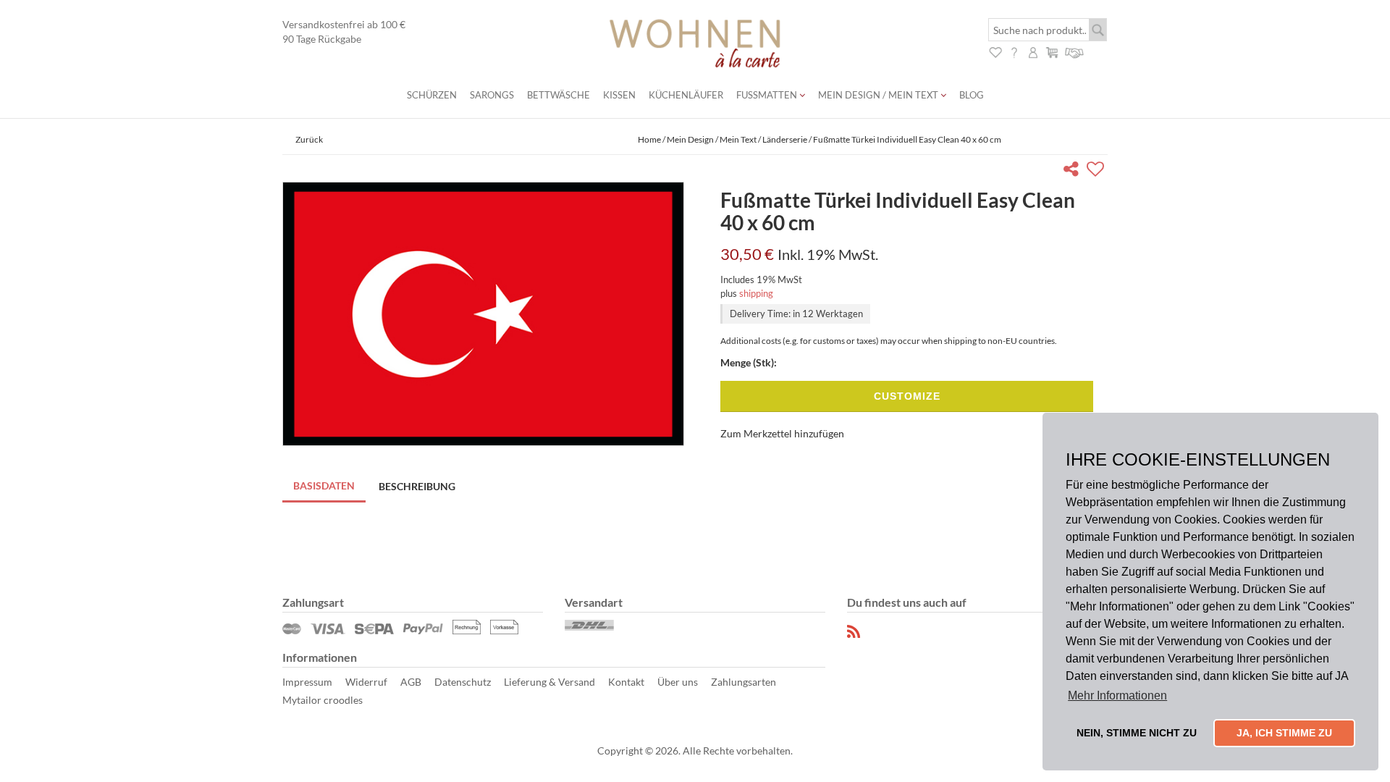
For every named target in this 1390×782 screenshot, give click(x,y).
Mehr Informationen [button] (1117, 695)
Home (649, 139)
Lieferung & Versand (549, 682)
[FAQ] (1014, 51)
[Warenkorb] (1052, 51)
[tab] (324, 487)
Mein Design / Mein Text (879, 95)
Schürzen (432, 95)
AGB (410, 682)
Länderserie (784, 139)
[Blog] (854, 632)
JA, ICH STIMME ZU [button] (1284, 733)
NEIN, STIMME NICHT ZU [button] (1137, 733)
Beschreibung (417, 486)
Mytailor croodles (322, 700)
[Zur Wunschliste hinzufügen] (1097, 171)
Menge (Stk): (748, 362)
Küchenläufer (686, 95)
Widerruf (366, 682)
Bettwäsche (558, 95)
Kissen (619, 95)
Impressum (307, 682)
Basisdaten (324, 485)
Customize (907, 396)
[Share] (1073, 171)
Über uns (677, 682)
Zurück (309, 139)
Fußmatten (767, 95)
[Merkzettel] (995, 51)
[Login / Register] (1033, 51)
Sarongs (492, 95)
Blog (971, 95)
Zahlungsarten (743, 682)
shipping (756, 293)
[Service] (1074, 51)
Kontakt (626, 682)
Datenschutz (462, 682)
